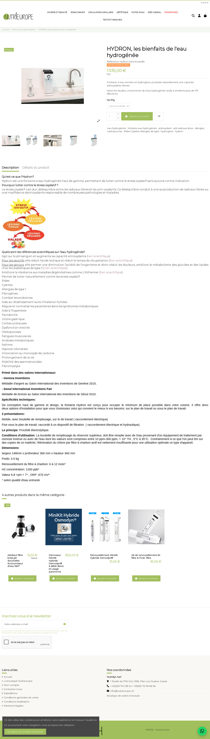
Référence (113, 61)
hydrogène (167, 131)
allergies (199, 128)
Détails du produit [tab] (35, 167)
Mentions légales (13, 705)
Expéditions (10, 693)
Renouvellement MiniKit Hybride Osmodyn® (104, 556)
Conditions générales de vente (21, 697)
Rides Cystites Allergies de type (141, 131)
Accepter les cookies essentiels (25, 731)
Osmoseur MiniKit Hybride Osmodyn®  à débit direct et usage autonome (56, 563)
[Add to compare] (159, 116)
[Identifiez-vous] (199, 16)
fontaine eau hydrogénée (142, 128)
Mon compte (11, 685)
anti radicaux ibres (183, 128)
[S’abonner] (64, 624)
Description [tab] (10, 167)
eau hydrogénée (116, 128)
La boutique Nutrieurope (18, 680)
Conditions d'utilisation (16, 701)
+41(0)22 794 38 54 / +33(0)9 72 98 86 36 (133, 686)
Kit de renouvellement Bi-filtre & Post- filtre (146, 556)
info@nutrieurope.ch (122, 690)
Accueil (8, 676)
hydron (179, 131)
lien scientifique (98, 256)
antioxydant (164, 128)
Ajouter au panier (139, 116)
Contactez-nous (13, 689)
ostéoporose (114, 131)
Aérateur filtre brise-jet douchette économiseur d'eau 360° (15, 561)
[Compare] (20, 549)
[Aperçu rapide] (24, 549)
